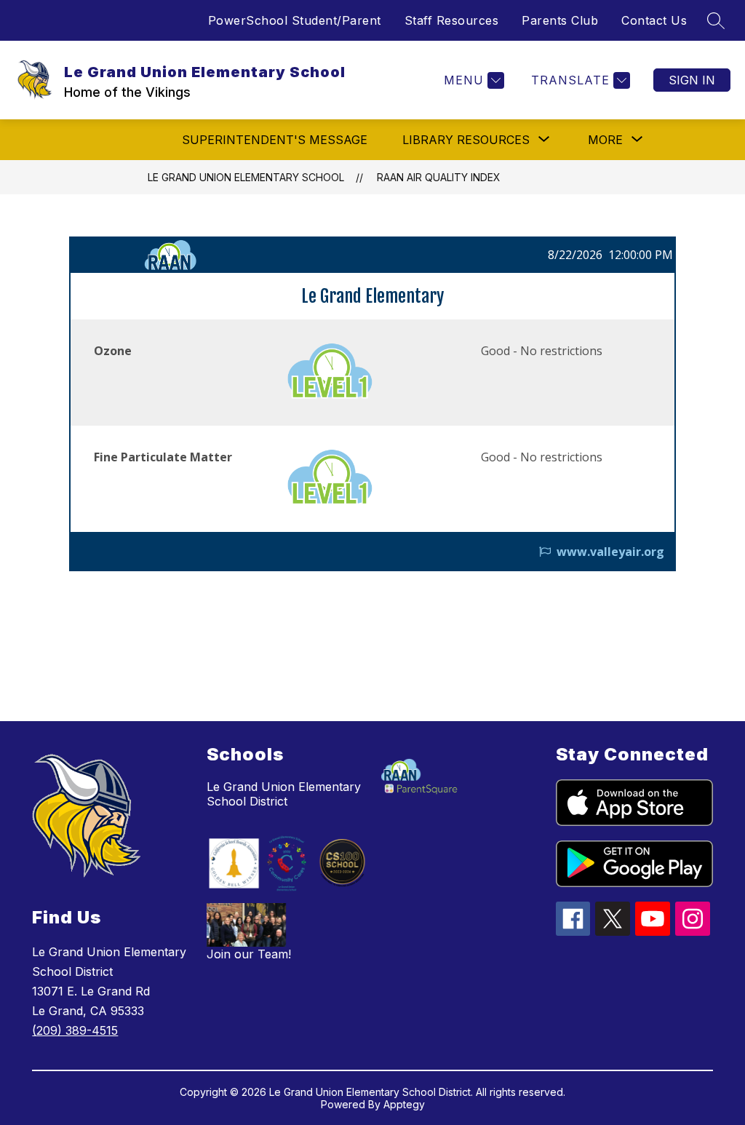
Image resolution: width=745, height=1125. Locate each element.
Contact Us (654, 20)
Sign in (692, 80)
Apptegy (404, 1104)
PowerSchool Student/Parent (294, 20)
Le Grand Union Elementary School (246, 177)
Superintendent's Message (274, 139)
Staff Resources (452, 20)
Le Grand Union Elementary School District (284, 793)
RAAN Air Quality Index (439, 177)
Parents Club (560, 20)
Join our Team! (249, 954)
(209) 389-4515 (75, 1030)
